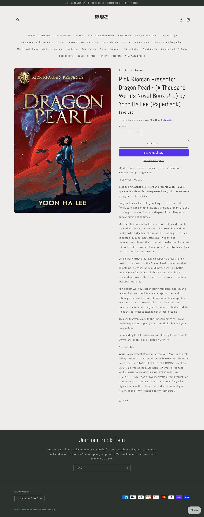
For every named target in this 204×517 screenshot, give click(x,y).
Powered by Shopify (47, 510)
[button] (17, 19)
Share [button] (125, 400)
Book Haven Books (30, 510)
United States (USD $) (28, 498)
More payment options (154, 160)
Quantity (123, 126)
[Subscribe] (127, 468)
